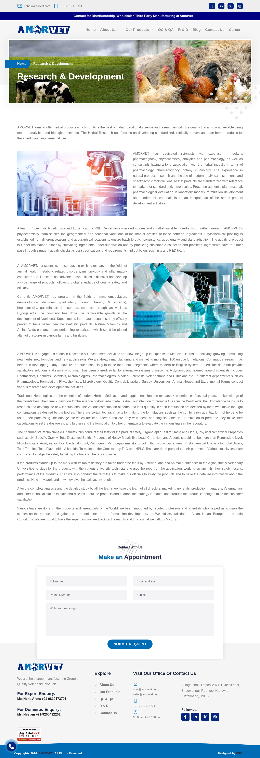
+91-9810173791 (71, 6)
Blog (197, 30)
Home (91, 30)
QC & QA (166, 30)
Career (234, 30)
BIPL (239, 753)
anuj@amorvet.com (145, 689)
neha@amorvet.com (37, 6)
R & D (183, 30)
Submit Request (130, 644)
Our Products (138, 30)
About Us (108, 30)
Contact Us (214, 30)
